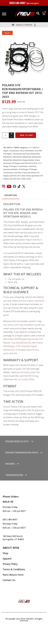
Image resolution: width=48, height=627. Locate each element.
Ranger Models (28, 160)
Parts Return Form (13, 574)
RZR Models (29, 151)
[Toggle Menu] (4, 14)
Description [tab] (10, 195)
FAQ (15, 379)
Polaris (28, 179)
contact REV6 (27, 379)
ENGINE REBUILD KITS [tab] (17, 441)
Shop (5, 553)
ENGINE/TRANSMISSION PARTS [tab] (21, 452)
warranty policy (27, 372)
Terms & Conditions (14, 569)
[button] (38, 13)
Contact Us (9, 580)
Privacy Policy (10, 564)
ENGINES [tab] (10, 463)
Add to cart (26, 135)
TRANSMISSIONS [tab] (14, 475)
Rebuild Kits (35, 154)
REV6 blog (33, 375)
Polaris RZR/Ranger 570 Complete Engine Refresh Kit (23, 346)
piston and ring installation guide (24, 324)
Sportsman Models (10, 169)
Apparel (7, 558)
